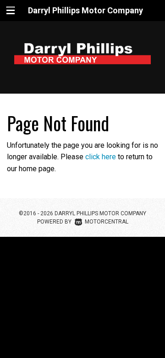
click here (100, 156)
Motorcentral (106, 221)
